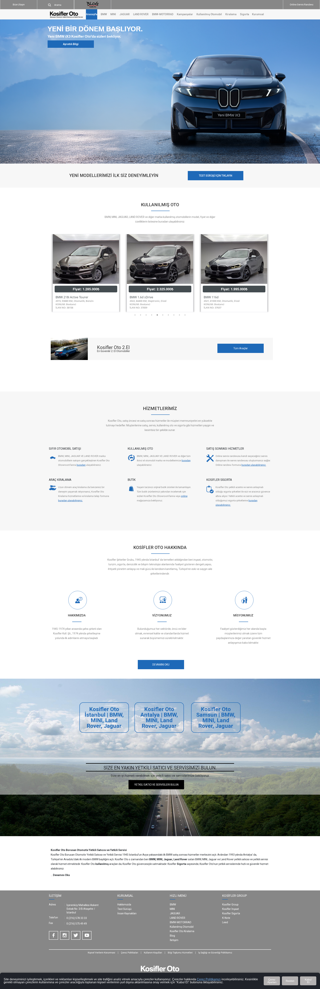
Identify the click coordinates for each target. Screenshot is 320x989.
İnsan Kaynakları (126, 913)
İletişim (174, 940)
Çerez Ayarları (271, 981)
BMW (173, 904)
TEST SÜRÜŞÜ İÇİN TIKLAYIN (215, 175)
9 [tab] (179, 315)
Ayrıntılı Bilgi (71, 44)
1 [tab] (135, 315)
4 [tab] (152, 315)
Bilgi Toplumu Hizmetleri (180, 953)
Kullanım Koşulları (153, 953)
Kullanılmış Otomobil (209, 14)
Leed (225, 922)
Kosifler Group (230, 904)
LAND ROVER (177, 917)
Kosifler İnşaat (230, 908)
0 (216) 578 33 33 (76, 918)
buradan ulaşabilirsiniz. (253, 465)
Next (274, 273)
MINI (172, 908)
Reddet (290, 980)
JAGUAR (175, 913)
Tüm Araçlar (240, 348)
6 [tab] (163, 315)
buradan (81, 465)
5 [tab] (157, 315)
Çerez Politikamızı (209, 979)
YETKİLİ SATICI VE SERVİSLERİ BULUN (156, 784)
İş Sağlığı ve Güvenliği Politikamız (215, 953)
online (184, 496)
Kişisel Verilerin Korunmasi (101, 953)
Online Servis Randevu (301, 4)
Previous (46, 273)
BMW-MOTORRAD (180, 922)
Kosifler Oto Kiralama (182, 931)
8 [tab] (174, 315)
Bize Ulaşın (19, 4)
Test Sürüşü (124, 908)
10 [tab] (185, 315)
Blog (172, 935)
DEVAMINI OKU (160, 664)
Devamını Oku (61, 875)
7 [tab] (168, 315)
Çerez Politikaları (129, 953)
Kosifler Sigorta (231, 913)
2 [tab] (140, 315)
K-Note (226, 917)
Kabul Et (308, 981)
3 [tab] (146, 315)
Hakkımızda (124, 904)
